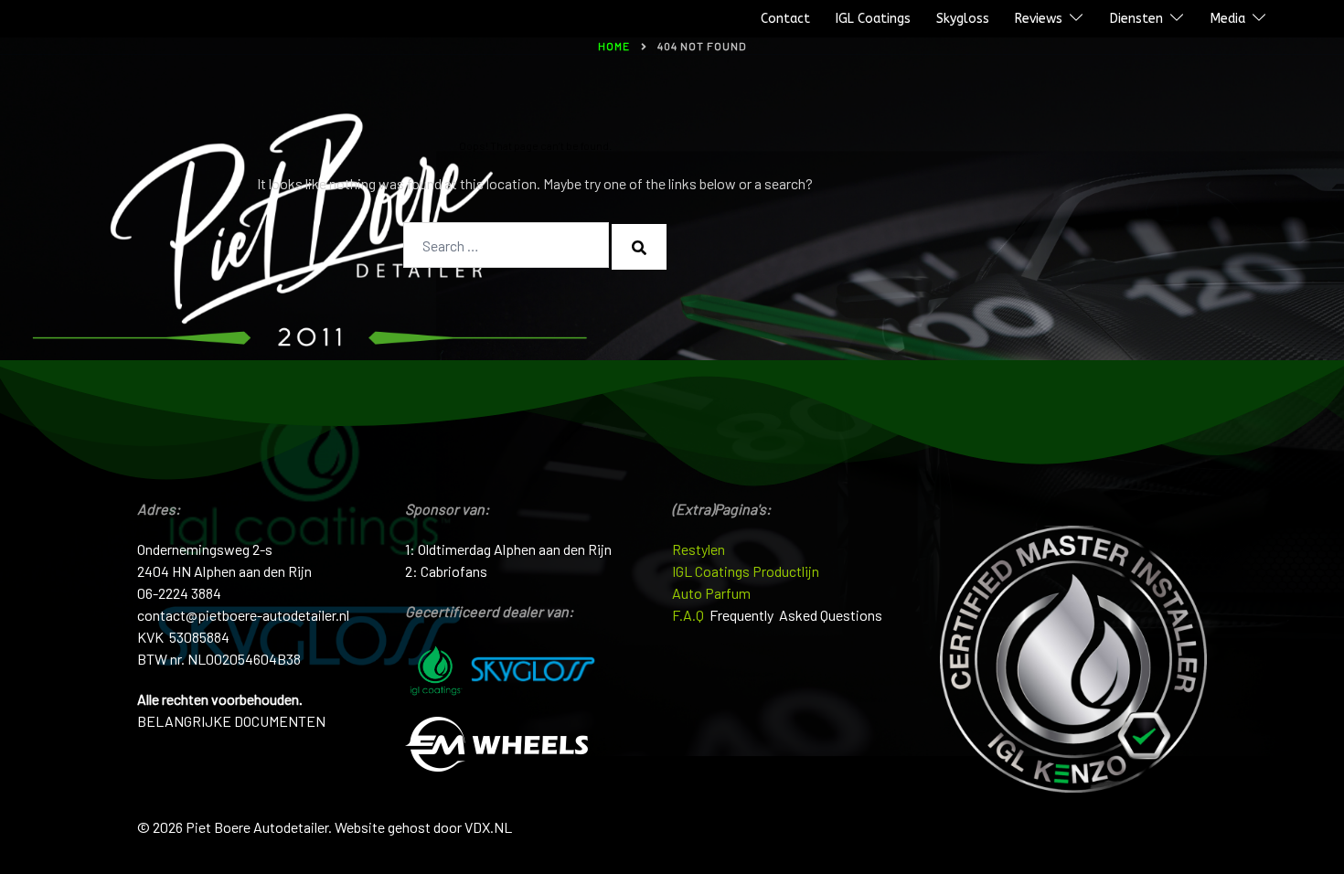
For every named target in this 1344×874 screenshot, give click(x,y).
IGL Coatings (873, 19)
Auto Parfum (711, 593)
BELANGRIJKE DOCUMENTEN (231, 721)
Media (1228, 19)
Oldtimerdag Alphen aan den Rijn (515, 549)
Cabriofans (454, 571)
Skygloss (962, 19)
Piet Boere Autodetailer (94, 19)
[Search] (639, 247)
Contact (785, 19)
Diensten (1136, 19)
